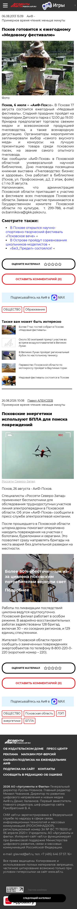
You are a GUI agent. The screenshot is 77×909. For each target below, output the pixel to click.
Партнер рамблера (37, 890)
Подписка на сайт (19, 769)
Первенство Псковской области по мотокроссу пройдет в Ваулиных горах (43, 366)
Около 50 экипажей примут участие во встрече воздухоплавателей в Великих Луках (43, 342)
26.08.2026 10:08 (13, 400)
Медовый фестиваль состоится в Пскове (44, 377)
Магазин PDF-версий (38, 754)
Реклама (10, 754)
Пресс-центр (57, 748)
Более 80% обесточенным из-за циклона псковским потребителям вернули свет (37, 576)
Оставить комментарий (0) (39, 279)
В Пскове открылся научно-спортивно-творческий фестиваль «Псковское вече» (34, 232)
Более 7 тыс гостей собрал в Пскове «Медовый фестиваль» (41, 328)
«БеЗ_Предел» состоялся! (31, 248)
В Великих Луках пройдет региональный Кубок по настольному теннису (44, 354)
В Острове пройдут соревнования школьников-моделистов (36, 242)
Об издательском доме (23, 748)
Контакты (46, 769)
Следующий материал (37, 898)
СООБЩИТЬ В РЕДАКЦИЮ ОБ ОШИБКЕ (32, 774)
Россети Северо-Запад (18, 481)
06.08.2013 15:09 (12, 16)
